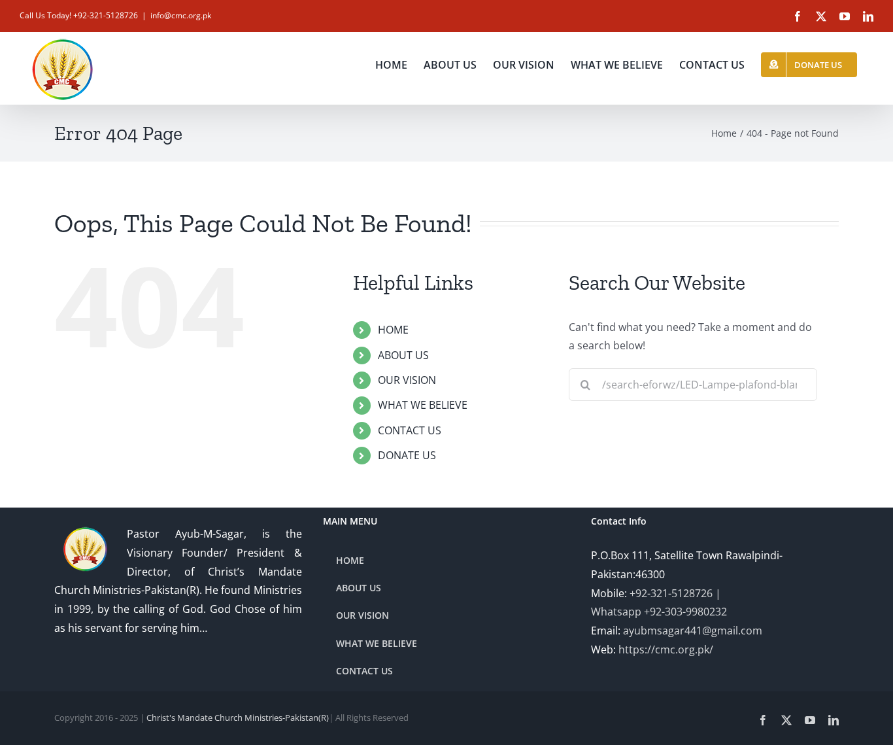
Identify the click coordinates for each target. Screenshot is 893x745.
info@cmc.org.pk (180, 15)
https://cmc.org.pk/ (665, 649)
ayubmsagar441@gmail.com (692, 630)
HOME (393, 329)
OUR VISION (407, 380)
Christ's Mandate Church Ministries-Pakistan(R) (237, 717)
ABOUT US (403, 355)
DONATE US (407, 455)
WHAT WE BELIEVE (422, 405)
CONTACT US (409, 430)
